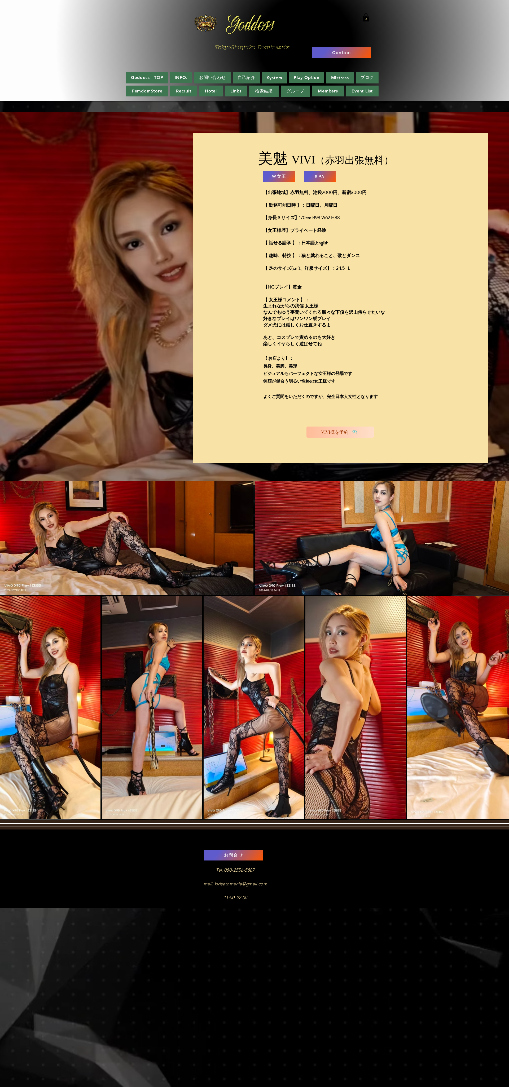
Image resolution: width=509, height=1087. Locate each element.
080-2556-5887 (239, 870)
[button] (365, 17)
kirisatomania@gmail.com (240, 883)
